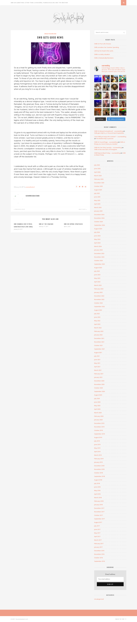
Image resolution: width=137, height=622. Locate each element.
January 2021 (98, 377)
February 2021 (98, 374)
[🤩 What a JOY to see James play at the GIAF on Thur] (122, 87)
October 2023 (98, 260)
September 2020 (99, 391)
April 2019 (97, 452)
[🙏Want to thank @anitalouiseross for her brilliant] (106, 95)
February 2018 (98, 501)
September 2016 (99, 561)
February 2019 (98, 459)
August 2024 (98, 229)
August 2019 (98, 437)
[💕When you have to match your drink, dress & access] (114, 103)
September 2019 (99, 434)
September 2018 (99, 476)
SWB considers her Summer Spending (106, 47)
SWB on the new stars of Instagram (105, 149)
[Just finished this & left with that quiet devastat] (122, 95)
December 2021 (99, 338)
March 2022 (98, 328)
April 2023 (97, 282)
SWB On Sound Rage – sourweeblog (106, 142)
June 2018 (97, 487)
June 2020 (97, 402)
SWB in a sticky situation (102, 54)
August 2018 (98, 480)
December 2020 (99, 381)
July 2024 (97, 232)
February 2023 (98, 289)
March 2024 (98, 246)
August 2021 (98, 352)
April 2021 (97, 367)
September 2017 (99, 519)
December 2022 (99, 296)
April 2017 (97, 536)
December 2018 (99, 466)
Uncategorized (50, 34)
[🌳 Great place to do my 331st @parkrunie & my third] (97, 95)
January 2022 (98, 335)
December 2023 (99, 253)
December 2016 (99, 551)
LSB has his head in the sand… (104, 51)
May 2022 (97, 321)
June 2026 (97, 168)
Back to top (120, 619)
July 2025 (97, 193)
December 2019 (99, 423)
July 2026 (97, 165)
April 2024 (97, 243)
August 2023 (98, 268)
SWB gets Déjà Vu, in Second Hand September (109, 133)
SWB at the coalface (46, 224)
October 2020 (98, 388)
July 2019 (97, 441)
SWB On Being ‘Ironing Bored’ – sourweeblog (108, 131)
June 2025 (97, 197)
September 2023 (99, 264)
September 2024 (99, 225)
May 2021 (97, 363)
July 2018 (97, 483)
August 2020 (98, 395)
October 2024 (98, 222)
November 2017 (99, 512)
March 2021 (98, 370)
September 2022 (99, 306)
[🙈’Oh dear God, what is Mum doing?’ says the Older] (122, 103)
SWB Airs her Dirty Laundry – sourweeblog (107, 147)
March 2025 (98, 207)
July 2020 (97, 398)
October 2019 (98, 430)
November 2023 (99, 257)
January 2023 (98, 292)
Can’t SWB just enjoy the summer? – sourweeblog (110, 137)
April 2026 (97, 172)
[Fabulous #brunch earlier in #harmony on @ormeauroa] (122, 78)
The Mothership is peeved (104, 138)
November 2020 (99, 384)
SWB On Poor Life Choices (102, 44)
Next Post (82, 209)
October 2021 (98, 345)
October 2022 (98, 303)
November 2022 (99, 299)
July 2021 (97, 356)
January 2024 (98, 250)
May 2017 (97, 533)
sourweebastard (30, 187)
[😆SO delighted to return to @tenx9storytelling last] (106, 78)
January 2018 (98, 505)
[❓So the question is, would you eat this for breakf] (114, 87)
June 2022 (97, 317)
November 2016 (99, 554)
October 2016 (98, 558)
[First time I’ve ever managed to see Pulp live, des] (97, 103)
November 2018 (99, 469)
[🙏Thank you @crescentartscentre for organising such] (122, 112)
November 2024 (99, 218)
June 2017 (97, 529)
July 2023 (97, 271)
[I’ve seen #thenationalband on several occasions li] (106, 103)
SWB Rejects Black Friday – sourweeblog (107, 153)
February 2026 (98, 179)
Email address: (110, 574)
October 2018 (98, 473)
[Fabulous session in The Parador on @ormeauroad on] (114, 78)
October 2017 (98, 515)
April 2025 (97, 204)
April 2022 (97, 324)
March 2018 (98, 498)
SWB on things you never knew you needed (109, 143)
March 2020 (98, 413)
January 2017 (98, 547)
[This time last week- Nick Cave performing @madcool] (114, 95)
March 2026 (98, 176)
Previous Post (20, 209)
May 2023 (97, 278)
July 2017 (97, 526)
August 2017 (98, 522)
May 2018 (97, 490)
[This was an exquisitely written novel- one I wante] (97, 112)
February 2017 (98, 543)
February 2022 (98, 331)
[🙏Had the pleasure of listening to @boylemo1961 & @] (106, 87)
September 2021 (99, 349)
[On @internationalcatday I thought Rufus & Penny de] (97, 87)
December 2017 (99, 508)
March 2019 (98, 455)
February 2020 (98, 416)
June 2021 (97, 360)
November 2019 (99, 427)
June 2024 (97, 236)
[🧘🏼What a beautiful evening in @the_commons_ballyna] (114, 112)
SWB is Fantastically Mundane (104, 58)
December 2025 (99, 183)
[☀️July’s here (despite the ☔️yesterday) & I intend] (106, 112)
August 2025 (98, 190)
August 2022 (98, 310)
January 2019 (98, 462)
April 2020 (97, 409)
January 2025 (98, 211)
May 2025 (97, 200)
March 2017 (98, 540)
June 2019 (97, 444)
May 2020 (97, 406)
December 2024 (99, 214)
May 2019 (97, 448)
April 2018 (97, 494)
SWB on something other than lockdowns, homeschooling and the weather (39, 2)
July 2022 (97, 314)
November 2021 (99, 342)
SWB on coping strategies (73, 224)
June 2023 (97, 275)
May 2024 (97, 239)
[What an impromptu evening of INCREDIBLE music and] (97, 78)
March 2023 (98, 285)
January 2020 (98, 420)
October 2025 (98, 186)
